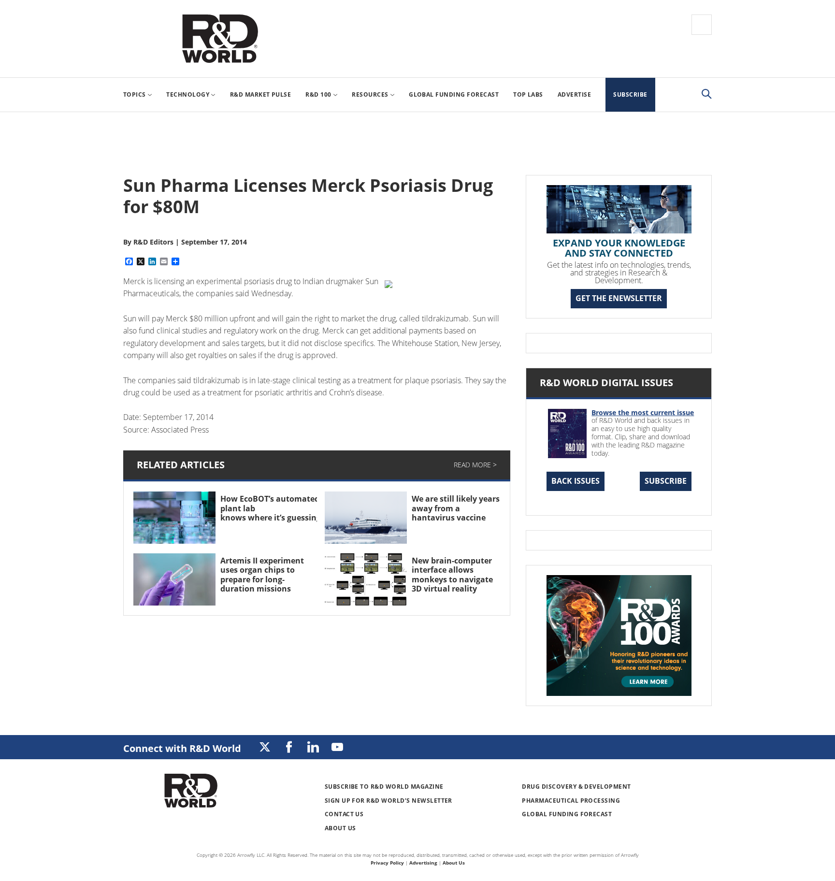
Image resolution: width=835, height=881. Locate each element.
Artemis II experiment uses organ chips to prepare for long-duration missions (262, 574)
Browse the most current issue (642, 412)
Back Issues (575, 481)
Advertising (423, 862)
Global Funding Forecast (567, 814)
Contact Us (344, 814)
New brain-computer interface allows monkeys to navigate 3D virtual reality (452, 574)
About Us (340, 828)
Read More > (475, 464)
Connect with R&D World (182, 748)
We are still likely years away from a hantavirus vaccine (456, 507)
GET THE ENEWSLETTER (619, 298)
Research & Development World (220, 38)
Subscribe (666, 481)
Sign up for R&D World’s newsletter (388, 800)
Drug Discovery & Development (576, 786)
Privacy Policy (387, 862)
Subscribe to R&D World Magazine (384, 786)
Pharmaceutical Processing (571, 800)
